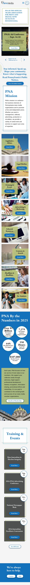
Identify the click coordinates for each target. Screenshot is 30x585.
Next (24, 60)
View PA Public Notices (14, 83)
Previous (6, 60)
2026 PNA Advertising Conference (14, 482)
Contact (11, 576)
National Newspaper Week (14, 506)
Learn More (15, 48)
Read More (9, 147)
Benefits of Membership (15, 401)
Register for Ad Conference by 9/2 (13, 59)
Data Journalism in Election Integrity (14, 458)
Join (20, 576)
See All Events (15, 546)
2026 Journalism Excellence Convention (14, 530)
